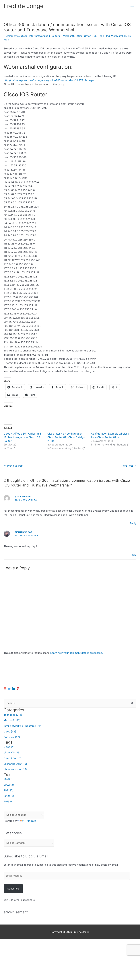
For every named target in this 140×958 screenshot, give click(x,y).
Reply (133, 523)
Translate (30, 820)
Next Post (128, 465)
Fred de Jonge (24, 5)
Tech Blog (104, 35)
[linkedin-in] (14, 688)
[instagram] (5, 688)
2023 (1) (8, 779)
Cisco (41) (9, 746)
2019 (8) (8, 801)
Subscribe (13, 888)
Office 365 (90, 35)
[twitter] (10, 688)
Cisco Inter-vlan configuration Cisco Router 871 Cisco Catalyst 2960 (66, 437)
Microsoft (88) (12, 720)
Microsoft (68, 35)
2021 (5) (8, 790)
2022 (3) (9, 784)
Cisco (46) (10, 731)
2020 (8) (9, 795)
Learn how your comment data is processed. (76, 652)
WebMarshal (118, 35)
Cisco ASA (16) (12, 758)
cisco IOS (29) (12, 752)
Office (79, 35)
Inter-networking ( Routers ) (45, 35)
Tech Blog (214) (13, 714)
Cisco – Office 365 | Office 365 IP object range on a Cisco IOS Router (22, 437)
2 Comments (11, 35)
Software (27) (12, 737)
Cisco (24, 35)
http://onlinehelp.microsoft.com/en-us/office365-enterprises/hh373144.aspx (49, 80)
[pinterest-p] (18, 688)
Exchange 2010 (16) (15, 763)
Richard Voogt (23, 532)
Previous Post (13, 465)
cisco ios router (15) (15, 769)
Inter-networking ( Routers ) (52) (23, 725)
